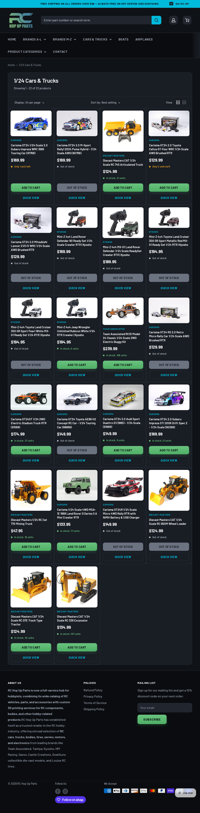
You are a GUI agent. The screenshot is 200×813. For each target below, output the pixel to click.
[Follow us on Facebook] (58, 791)
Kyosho (61, 231)
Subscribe (152, 719)
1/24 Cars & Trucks (30, 65)
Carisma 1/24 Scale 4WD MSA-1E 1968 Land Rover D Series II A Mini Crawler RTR (77, 513)
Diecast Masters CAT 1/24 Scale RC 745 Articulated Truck (123, 162)
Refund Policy (93, 690)
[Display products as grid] (178, 102)
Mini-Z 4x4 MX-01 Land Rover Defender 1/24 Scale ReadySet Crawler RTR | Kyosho (122, 251)
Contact (60, 51)
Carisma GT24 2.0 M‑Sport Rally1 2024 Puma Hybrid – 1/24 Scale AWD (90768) (76, 149)
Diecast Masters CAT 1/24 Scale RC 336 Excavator (73, 618)
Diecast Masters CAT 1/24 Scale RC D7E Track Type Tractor (27, 620)
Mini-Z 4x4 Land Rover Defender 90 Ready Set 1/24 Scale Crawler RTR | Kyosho (74, 240)
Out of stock (77, 187)
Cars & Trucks (95, 39)
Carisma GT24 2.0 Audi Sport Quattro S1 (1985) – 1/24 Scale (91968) (121, 423)
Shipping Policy (94, 709)
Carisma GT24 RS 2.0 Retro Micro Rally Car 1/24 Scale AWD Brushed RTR (169, 336)
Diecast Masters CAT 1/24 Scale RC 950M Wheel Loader (167, 521)
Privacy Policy (93, 696)
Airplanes (144, 39)
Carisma (16, 140)
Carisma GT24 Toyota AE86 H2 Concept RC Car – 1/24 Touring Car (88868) (76, 423)
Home (12, 39)
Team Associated (114, 328)
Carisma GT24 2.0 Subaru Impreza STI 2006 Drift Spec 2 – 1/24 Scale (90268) (168, 423)
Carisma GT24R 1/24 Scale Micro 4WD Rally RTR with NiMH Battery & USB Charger (121, 513)
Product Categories (25, 51)
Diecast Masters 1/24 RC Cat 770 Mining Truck (29, 521)
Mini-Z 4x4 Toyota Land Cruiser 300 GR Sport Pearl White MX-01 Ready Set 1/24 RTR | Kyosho (31, 331)
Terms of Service (95, 703)
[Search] (156, 20)
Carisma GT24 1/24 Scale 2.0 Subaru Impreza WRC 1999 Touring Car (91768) (29, 149)
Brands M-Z (62, 39)
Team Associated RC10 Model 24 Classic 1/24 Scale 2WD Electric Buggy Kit (121, 338)
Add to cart (31, 187)
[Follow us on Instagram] (65, 791)
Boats (124, 39)
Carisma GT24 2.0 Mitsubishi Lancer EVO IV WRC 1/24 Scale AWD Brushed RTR (30, 246)
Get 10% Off (182, 3)
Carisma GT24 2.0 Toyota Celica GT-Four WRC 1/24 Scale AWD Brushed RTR (168, 149)
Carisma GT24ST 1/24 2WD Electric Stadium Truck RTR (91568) (28, 423)
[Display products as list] (184, 102)
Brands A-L (32, 39)
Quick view (31, 197)
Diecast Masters (114, 155)
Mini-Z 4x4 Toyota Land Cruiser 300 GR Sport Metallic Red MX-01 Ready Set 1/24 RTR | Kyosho (169, 240)
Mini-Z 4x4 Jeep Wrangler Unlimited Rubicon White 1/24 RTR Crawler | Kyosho (76, 331)
